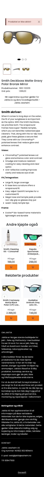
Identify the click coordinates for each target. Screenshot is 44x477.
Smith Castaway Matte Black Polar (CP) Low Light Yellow (11, 302)
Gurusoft (22, 472)
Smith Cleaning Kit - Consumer (11, 250)
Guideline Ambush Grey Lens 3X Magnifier (33, 302)
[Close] (39, 21)
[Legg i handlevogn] (11, 267)
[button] (19, 59)
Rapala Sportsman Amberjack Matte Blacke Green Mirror (32, 251)
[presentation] (4, 39)
